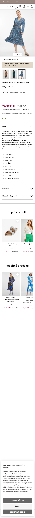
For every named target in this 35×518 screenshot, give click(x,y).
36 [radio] (17, 98)
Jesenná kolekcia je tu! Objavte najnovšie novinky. (17, 1)
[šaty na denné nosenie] (2, 59)
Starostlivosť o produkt (10, 196)
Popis (4, 127)
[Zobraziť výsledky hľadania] (20, 6)
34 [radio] (7, 98)
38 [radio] (27, 98)
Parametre (6, 189)
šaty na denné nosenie (11, 59)
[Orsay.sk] (13, 6)
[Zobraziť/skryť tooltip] (29, 109)
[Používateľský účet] (24, 6)
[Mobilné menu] (3, 6)
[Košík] (32, 6)
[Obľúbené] (28, 6)
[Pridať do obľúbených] (17, 221)
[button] (17, 54)
